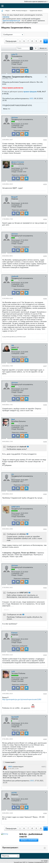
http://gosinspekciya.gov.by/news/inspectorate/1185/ (21, 699)
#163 (45, 655)
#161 (45, 529)
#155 (45, 256)
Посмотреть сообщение (28, 446)
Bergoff (14, 197)
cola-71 (14, 54)
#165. (44, 767)
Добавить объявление (29, 840)
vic (12, 474)
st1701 (14, 793)
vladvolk (14, 276)
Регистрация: (15, 61)
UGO (31, 98)
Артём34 (15, 717)
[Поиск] (31, 48)
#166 (45, 813)
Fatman (14, 633)
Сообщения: (15, 62)
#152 (45, 140)
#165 (45, 739)
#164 (45, 694)
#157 (45, 366)
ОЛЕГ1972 (15, 507)
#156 (45, 299)
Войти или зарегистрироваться (35, 1)
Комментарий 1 (10, 762)
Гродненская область (36, 10)
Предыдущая (10, 41)
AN (12, 345)
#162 (45, 588)
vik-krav (14, 117)
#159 (45, 442)
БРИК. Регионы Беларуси (19, 10)
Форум (7, 10)
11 (46, 41)
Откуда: (14, 64)
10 (41, 41)
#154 (45, 219)
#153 (45, 184)
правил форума (30, 92)
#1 (46, 77)
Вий (13, 419)
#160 (45, 494)
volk (13, 671)
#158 (45, 405)
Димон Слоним (17, 162)
